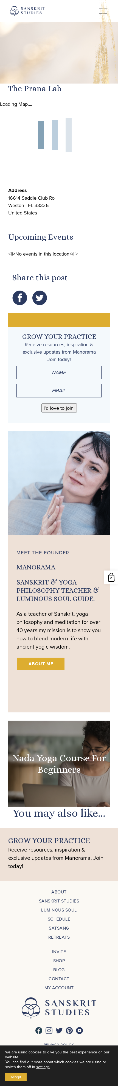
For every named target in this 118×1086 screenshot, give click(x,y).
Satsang (59, 928)
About (58, 892)
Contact (59, 979)
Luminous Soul (59, 910)
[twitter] (59, 1030)
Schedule (59, 919)
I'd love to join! (59, 408)
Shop (59, 961)
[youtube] (79, 1030)
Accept (16, 1076)
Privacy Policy (59, 1044)
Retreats (59, 937)
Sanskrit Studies (59, 901)
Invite (59, 952)
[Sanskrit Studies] (27, 10)
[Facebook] (38, 1030)
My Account (59, 988)
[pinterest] (69, 1030)
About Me (41, 664)
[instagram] (49, 1030)
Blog (59, 970)
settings (43, 1066)
